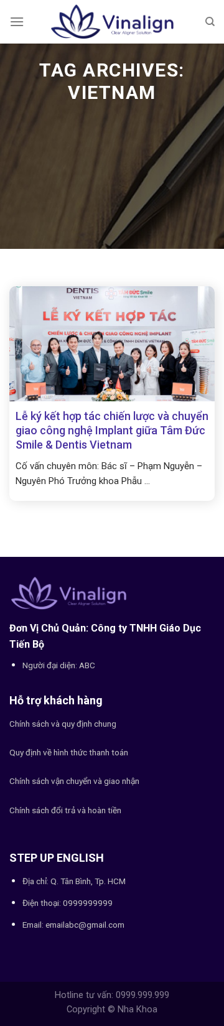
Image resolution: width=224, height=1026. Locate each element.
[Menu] (16, 21)
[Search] (210, 22)
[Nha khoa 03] (112, 22)
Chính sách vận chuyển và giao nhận (74, 781)
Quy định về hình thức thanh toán (68, 752)
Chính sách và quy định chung (62, 724)
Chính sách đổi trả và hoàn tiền (65, 810)
